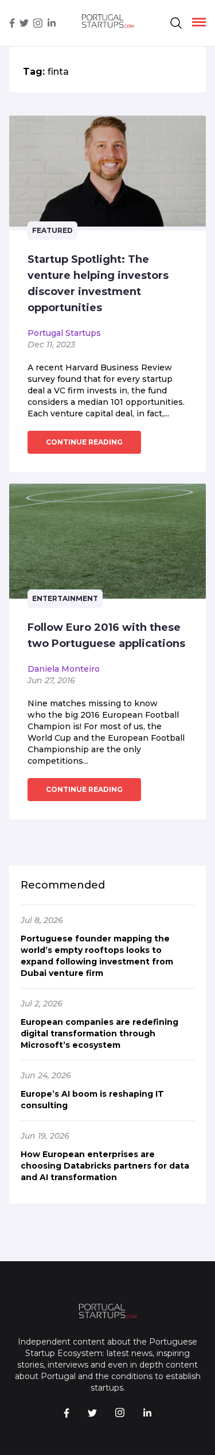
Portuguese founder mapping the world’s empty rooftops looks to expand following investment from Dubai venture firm (97, 955)
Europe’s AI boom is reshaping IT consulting (92, 1100)
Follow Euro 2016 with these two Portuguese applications (106, 635)
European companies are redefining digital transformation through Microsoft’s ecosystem (99, 1033)
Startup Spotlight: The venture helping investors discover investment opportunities (98, 283)
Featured (52, 230)
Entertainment (65, 598)
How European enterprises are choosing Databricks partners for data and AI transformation (105, 1165)
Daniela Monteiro (64, 669)
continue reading (84, 442)
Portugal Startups (64, 333)
